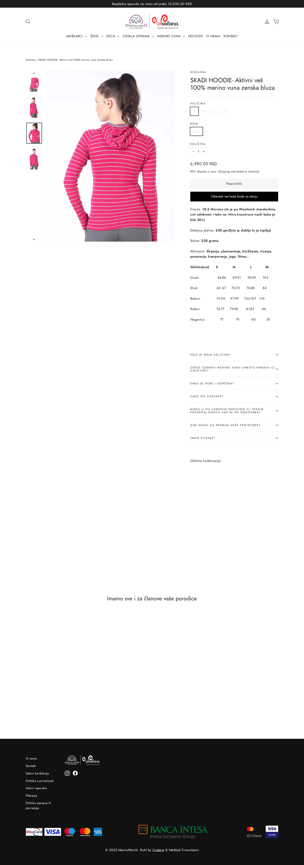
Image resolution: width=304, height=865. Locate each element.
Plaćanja (31, 795)
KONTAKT (231, 36)
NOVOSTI (195, 36)
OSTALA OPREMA (137, 36)
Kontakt (31, 766)
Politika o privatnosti (40, 781)
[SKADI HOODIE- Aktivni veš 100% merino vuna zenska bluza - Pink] (193, 541)
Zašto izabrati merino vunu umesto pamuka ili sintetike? (232, 369)
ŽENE (95, 36)
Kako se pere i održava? (212, 383)
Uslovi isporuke (36, 788)
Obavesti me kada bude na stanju (234, 196)
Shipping (224, 171)
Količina (198, 143)
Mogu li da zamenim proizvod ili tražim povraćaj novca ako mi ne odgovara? (226, 410)
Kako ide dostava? (207, 396)
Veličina (198, 103)
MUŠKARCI (75, 36)
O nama (31, 758)
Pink (196, 131)
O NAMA (213, 36)
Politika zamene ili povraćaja (38, 805)
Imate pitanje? (203, 438)
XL (225, 111)
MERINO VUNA (169, 36)
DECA (111, 36)
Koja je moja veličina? (210, 355)
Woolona (198, 72)
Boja (194, 123)
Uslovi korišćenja (37, 773)
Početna (30, 60)
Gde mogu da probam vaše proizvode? (225, 425)
